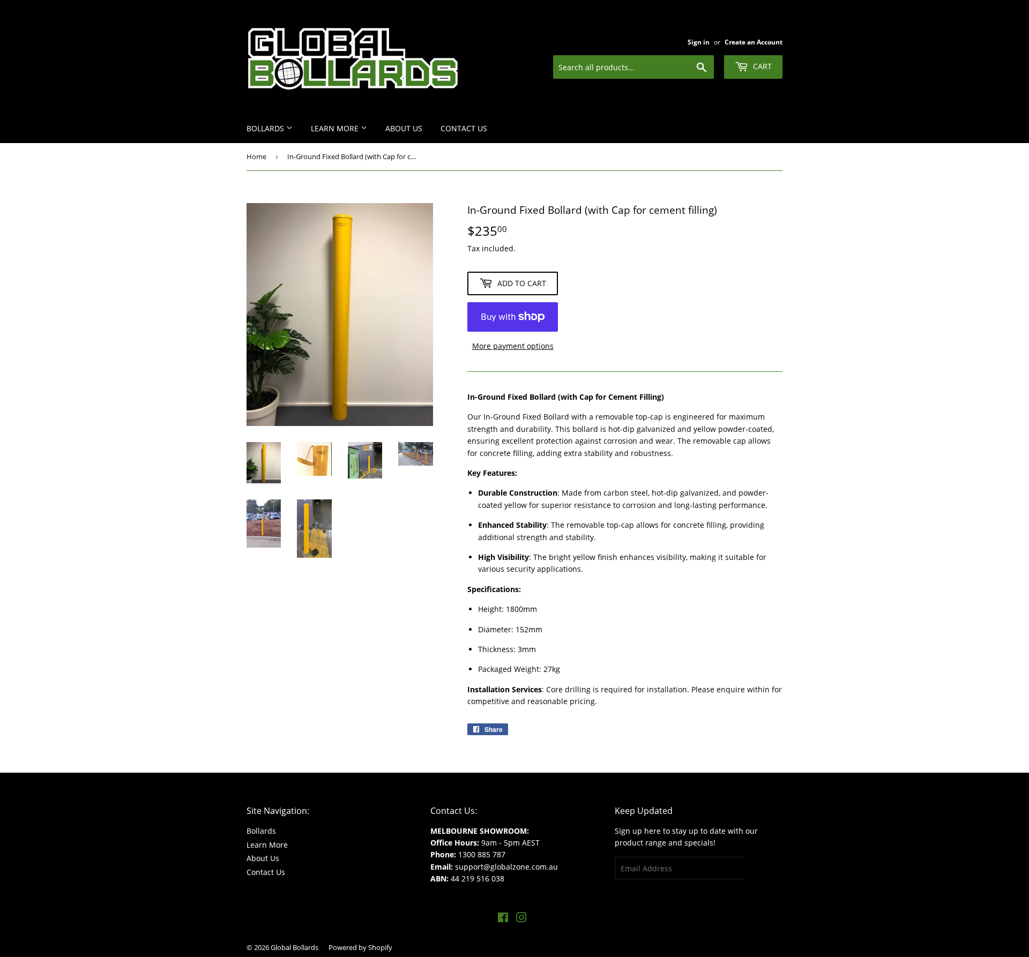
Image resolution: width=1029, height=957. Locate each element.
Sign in (699, 42)
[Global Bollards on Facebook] (503, 919)
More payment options (513, 346)
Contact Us (464, 128)
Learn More (336, 128)
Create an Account (753, 42)
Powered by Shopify (360, 947)
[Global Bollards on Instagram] (521, 919)
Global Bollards (294, 947)
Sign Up (763, 868)
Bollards (266, 128)
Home (256, 156)
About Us (403, 128)
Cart (761, 66)
